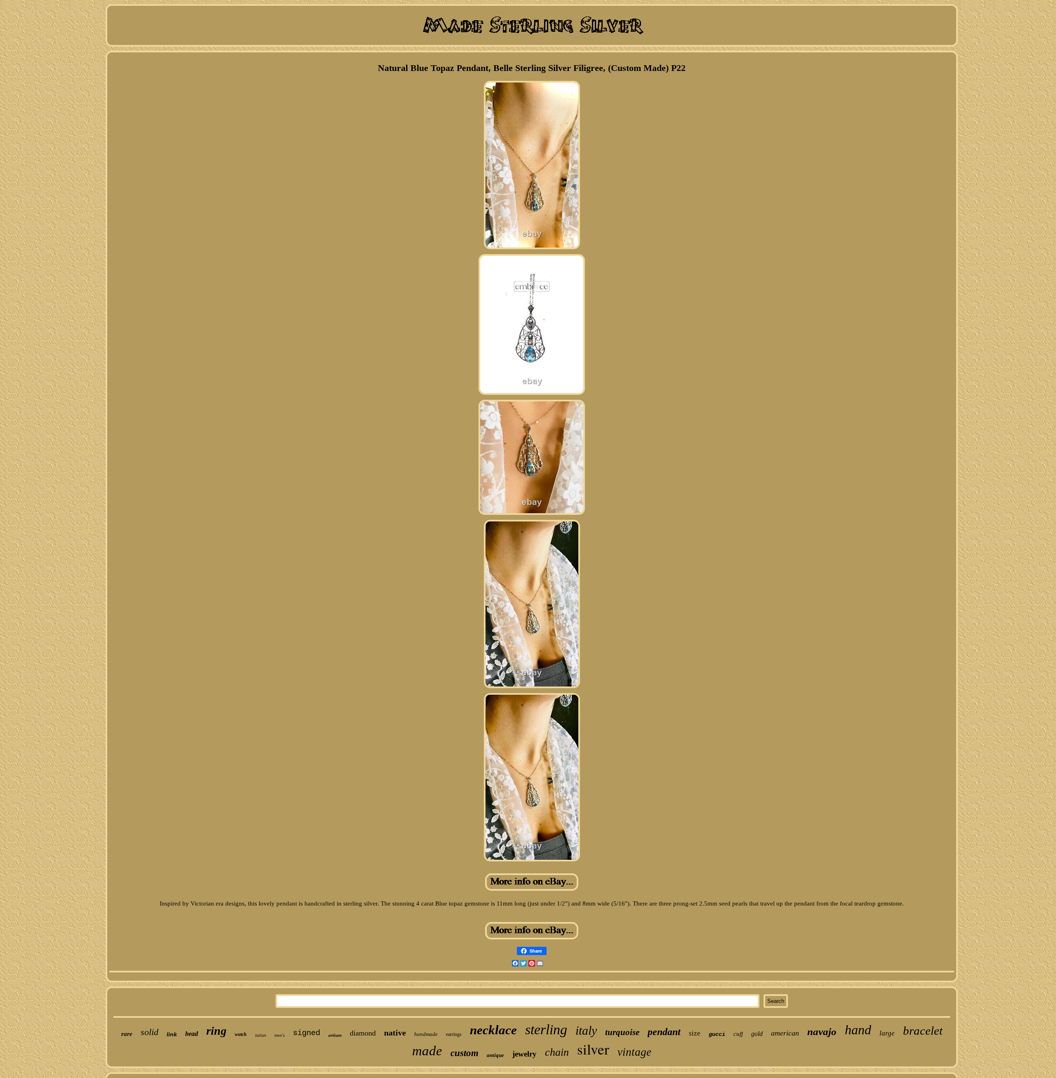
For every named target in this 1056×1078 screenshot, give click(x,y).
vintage (634, 1052)
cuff (738, 1034)
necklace (493, 1030)
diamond (363, 1033)
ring (216, 1030)
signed (306, 1033)
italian (260, 1035)
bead (191, 1033)
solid (149, 1032)
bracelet (923, 1030)
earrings (454, 1034)
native (395, 1032)
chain (557, 1052)
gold (757, 1033)
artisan (335, 1035)
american (785, 1033)
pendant (664, 1031)
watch (241, 1034)
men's (279, 1035)
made (427, 1050)
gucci (717, 1034)
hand (858, 1029)
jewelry (524, 1054)
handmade (426, 1034)
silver (593, 1049)
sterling (546, 1029)
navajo (822, 1031)
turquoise (622, 1032)
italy (586, 1030)
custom (464, 1053)
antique (495, 1055)
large (887, 1033)
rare (126, 1034)
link (172, 1034)
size (694, 1033)
